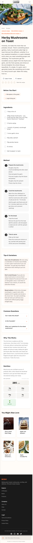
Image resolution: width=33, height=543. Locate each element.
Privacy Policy (5, 520)
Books (3, 493)
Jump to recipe (6, 31)
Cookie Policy (5, 523)
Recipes (8, 28)
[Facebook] (11, 534)
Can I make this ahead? (12, 315)
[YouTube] (18, 534)
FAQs (3, 507)
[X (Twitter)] (21, 534)
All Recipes (4, 490)
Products (4, 496)
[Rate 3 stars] (8, 82)
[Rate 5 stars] (14, 82)
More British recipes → (17, 31)
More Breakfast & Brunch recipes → (11, 33)
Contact (4, 510)
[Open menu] (2, 1)
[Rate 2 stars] (5, 82)
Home (3, 28)
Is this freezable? (10, 321)
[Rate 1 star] (3, 82)
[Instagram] (14, 534)
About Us (4, 504)
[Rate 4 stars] (11, 82)
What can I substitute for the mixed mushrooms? (15, 327)
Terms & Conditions (6, 517)
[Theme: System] (29, 1)
